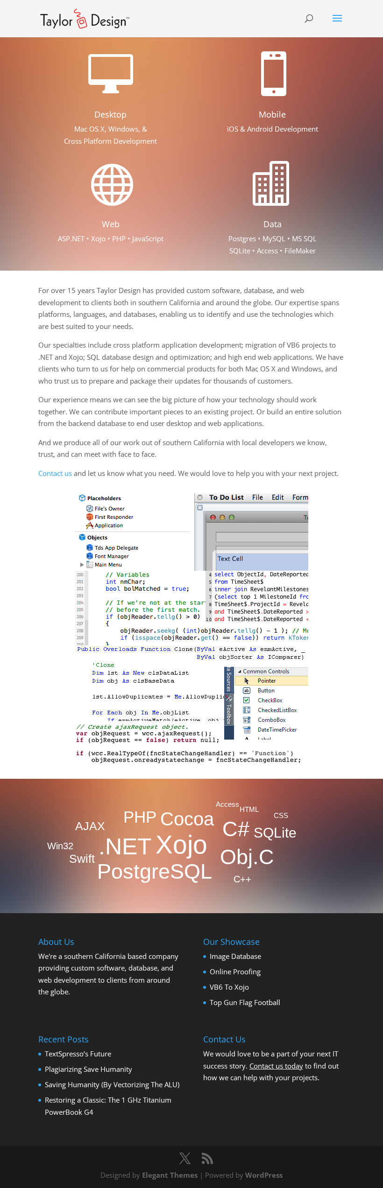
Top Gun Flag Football (245, 1002)
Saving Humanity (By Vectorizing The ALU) (112, 1084)
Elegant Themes (170, 1175)
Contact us (55, 473)
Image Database (235, 956)
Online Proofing (235, 971)
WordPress (264, 1175)
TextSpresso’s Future (78, 1053)
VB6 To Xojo (229, 987)
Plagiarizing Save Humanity (88, 1069)
